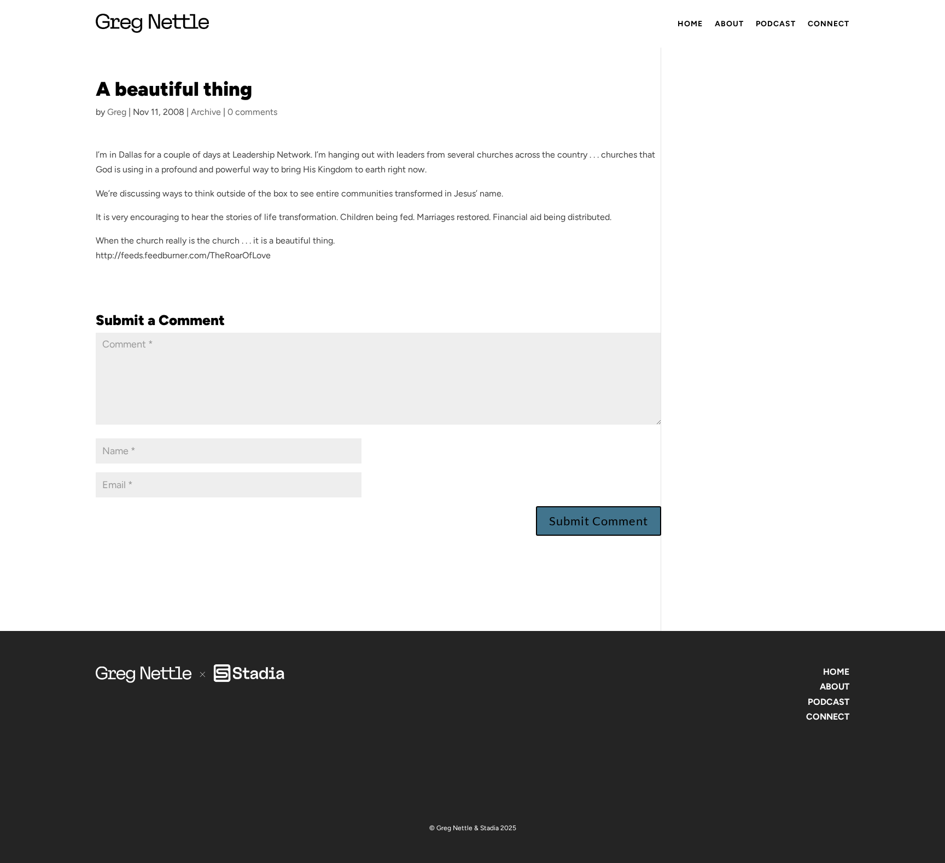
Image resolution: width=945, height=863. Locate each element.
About (729, 23)
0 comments (252, 112)
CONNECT (827, 716)
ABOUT (834, 686)
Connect (828, 23)
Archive (206, 112)
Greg (116, 112)
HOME (836, 672)
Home (690, 23)
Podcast (776, 23)
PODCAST (828, 702)
